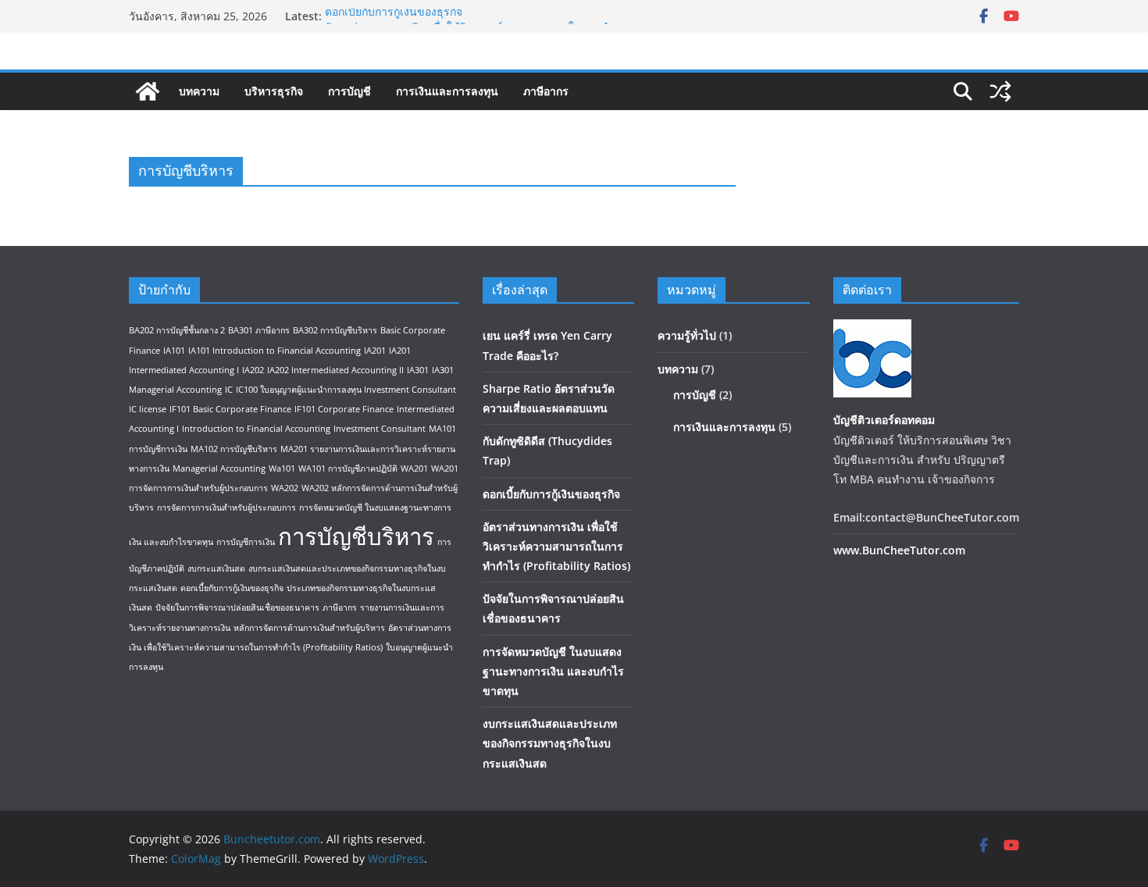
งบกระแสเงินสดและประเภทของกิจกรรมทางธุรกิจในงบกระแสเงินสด (550, 743)
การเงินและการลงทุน (447, 91)
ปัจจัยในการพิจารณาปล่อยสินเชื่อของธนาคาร (237, 607)
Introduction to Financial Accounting (256, 428)
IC (229, 389)
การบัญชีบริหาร (356, 536)
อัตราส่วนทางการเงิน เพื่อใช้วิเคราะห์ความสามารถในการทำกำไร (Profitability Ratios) (556, 546)
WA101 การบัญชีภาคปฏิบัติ (348, 468)
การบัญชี (349, 91)
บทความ (199, 91)
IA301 (418, 370)
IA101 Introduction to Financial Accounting (274, 350)
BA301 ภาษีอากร (259, 330)
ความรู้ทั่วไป (687, 335)
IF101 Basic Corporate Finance (230, 409)
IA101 (174, 350)
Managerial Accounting (219, 468)
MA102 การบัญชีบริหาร (234, 449)
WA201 (414, 468)
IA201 (375, 350)
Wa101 (282, 468)
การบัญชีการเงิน (245, 541)
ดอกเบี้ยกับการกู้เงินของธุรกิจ (393, 15)
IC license (147, 409)
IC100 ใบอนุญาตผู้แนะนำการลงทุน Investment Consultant (346, 389)
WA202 (284, 488)
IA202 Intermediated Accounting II (335, 370)
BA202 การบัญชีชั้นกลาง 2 (177, 330)
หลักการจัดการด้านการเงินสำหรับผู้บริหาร (309, 627)
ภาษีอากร (546, 91)
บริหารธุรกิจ (273, 91)
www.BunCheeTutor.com (899, 550)
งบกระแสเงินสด (216, 568)
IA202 (253, 370)
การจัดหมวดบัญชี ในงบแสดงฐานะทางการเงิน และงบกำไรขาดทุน (553, 671)
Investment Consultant (379, 428)
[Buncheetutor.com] (147, 91)
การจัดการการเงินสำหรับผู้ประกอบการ (226, 507)
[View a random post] (1000, 91)
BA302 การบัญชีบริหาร (335, 330)
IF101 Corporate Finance (344, 409)
